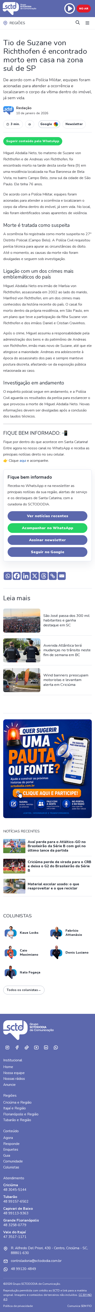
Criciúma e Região (17, 1102)
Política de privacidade (18, 1306)
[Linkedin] (26, 576)
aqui (23, 460)
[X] (35, 576)
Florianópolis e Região (21, 1114)
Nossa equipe (14, 1073)
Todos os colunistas (24, 990)
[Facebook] (17, 576)
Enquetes (10, 1149)
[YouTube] (36, 1048)
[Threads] (44, 576)
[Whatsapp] (8, 576)
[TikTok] (26, 1048)
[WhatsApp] (55, 1048)
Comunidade (13, 1161)
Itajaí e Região (14, 1108)
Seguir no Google (47, 552)
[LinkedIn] (46, 1048)
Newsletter (74, 124)
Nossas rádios (14, 1078)
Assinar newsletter (47, 540)
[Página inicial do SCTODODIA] (20, 8)
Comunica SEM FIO (79, 1306)
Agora (8, 1137)
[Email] (62, 576)
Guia (6, 1155)
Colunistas (11, 1167)
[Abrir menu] (87, 23)
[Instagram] (7, 1048)
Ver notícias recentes (47, 516)
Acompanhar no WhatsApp (47, 528)
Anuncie (9, 1084)
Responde (11, 1143)
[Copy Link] (53, 576)
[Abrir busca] (78, 23)
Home (8, 1067)
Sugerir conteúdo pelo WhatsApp (32, 141)
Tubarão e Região (17, 1120)
